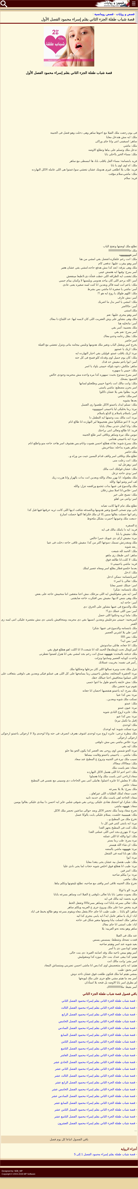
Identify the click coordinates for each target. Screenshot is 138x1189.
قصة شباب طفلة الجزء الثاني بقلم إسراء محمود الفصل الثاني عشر (95, 1068)
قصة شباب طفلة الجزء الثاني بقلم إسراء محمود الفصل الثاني (98, 1000)
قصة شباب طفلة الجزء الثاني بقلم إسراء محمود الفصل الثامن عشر (95, 1109)
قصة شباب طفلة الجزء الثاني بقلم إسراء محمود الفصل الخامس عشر (93, 1089)
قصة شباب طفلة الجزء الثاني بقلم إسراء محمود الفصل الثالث (98, 1007)
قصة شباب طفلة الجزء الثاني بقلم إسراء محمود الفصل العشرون (96, 1123)
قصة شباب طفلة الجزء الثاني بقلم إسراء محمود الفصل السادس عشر (93, 1096)
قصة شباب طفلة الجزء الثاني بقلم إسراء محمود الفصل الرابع (98, 1014)
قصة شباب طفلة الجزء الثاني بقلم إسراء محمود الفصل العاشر (97, 1055)
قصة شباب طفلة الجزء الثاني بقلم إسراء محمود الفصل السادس (96, 1028)
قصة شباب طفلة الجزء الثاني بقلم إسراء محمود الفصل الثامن (98, 1041)
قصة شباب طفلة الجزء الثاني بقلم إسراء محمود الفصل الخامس (97, 1021)
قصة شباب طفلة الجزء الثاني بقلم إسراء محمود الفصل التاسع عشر (94, 1116)
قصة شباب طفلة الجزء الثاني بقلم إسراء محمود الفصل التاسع (98, 1048)
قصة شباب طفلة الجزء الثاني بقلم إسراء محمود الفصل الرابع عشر (95, 1082)
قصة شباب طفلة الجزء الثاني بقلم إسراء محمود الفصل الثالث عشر (95, 1075)
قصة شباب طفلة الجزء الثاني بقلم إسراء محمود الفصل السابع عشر (94, 1103)
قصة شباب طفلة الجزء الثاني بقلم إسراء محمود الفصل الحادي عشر (94, 1062)
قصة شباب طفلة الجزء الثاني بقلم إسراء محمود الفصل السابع (98, 1035)
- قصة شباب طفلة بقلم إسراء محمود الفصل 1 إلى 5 (105, 1154)
